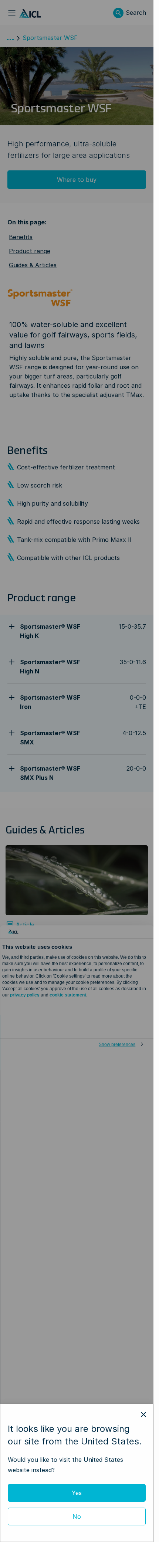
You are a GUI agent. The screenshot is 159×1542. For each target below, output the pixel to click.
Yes (77, 1493)
